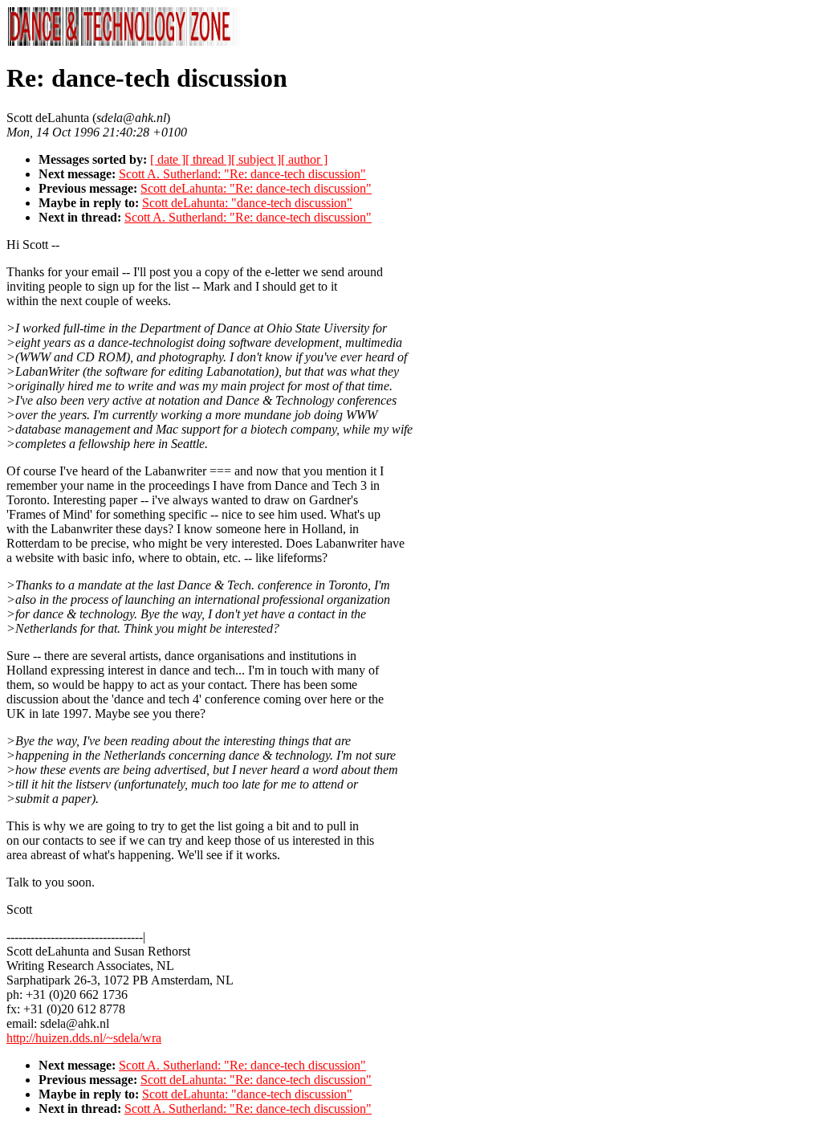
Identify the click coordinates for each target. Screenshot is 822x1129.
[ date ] (167, 159)
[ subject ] (256, 159)
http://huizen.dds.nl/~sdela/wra (83, 1038)
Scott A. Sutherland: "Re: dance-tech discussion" (242, 174)
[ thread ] (208, 159)
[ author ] (304, 159)
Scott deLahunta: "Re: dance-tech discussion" (256, 188)
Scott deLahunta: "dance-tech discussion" (247, 203)
